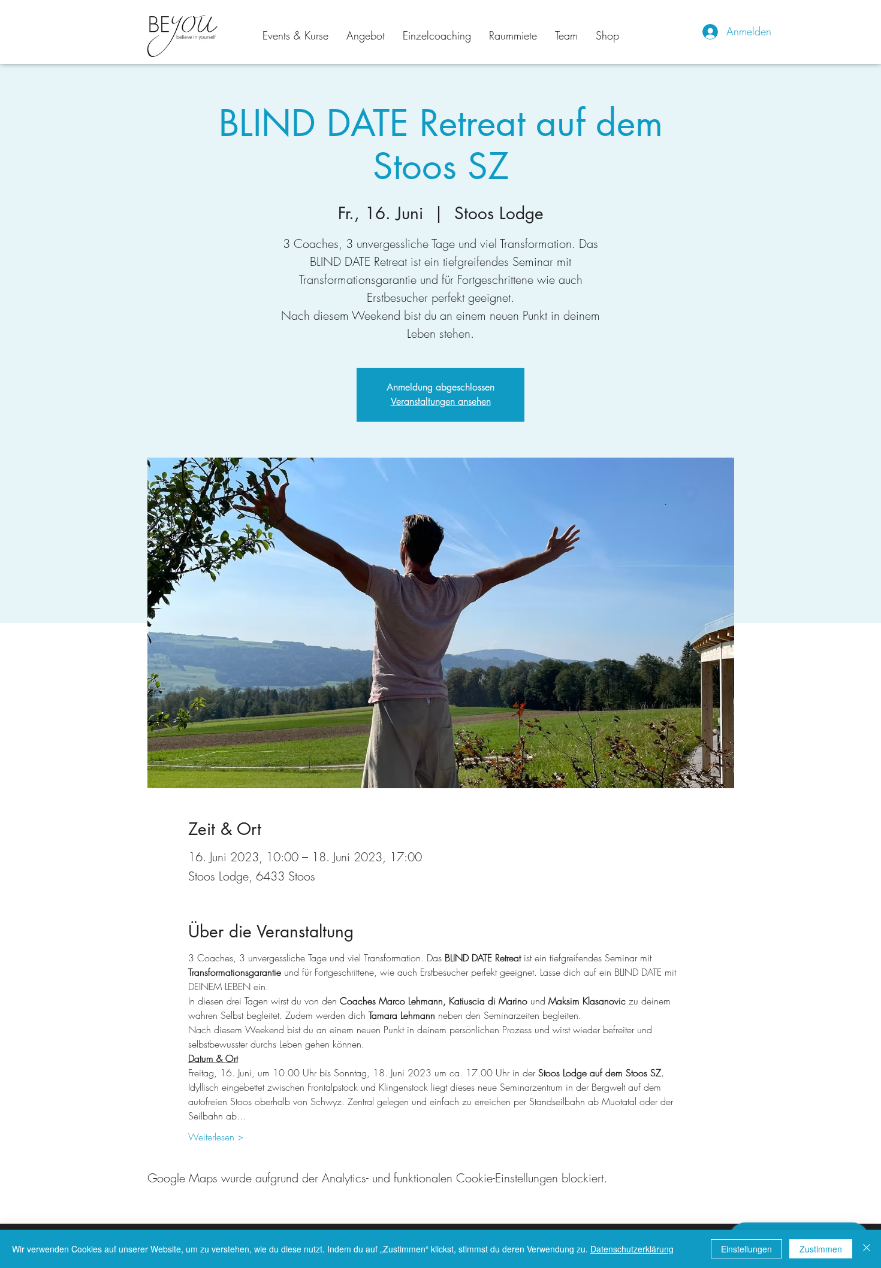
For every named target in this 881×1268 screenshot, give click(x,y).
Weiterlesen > (215, 1136)
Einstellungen (746, 1249)
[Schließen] (866, 1248)
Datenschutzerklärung (632, 1249)
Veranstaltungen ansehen (441, 401)
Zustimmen (820, 1249)
